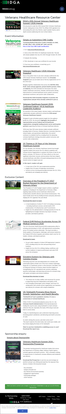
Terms (48, 399)
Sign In (62, 2)
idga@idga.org (28, 402)
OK (22, 411)
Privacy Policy (56, 399)
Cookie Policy (51, 396)
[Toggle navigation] (62, 9)
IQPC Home (42, 396)
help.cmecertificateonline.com (31, 66)
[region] (33, 409)
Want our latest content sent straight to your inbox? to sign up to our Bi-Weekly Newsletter (33, 386)
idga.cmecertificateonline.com (36, 50)
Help (58, 396)
